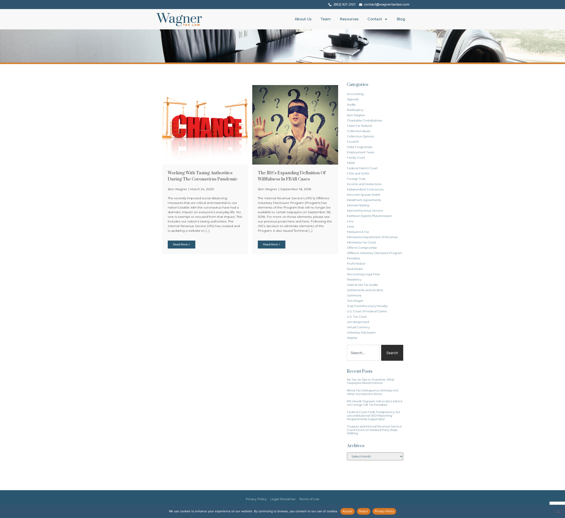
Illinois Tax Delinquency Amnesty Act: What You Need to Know (373, 392)
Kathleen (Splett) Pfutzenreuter (369, 216)
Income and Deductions (364, 184)
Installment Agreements (364, 200)
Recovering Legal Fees (363, 274)
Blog (401, 19)
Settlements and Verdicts (365, 290)
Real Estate (355, 269)
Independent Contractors (365, 189)
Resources (349, 19)
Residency (354, 279)
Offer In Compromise (362, 247)
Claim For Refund (359, 125)
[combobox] (363, 353)
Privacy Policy (384, 511)
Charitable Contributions (364, 120)
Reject (363, 511)
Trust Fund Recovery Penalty (367, 306)
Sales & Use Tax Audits (362, 285)
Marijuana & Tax (358, 231)
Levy (350, 221)
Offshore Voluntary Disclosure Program (374, 253)
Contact (374, 19)
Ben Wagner (356, 115)
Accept (348, 511)
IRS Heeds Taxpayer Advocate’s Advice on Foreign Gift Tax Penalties (375, 402)
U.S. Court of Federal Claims (367, 311)
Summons (354, 295)
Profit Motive (356, 263)
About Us (303, 19)
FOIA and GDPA (358, 173)
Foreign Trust (356, 178)
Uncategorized (358, 322)
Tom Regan (355, 300)
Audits (351, 104)
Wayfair (352, 338)
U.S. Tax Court (357, 316)
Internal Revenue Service (365, 210)
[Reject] (558, 511)
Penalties (353, 258)
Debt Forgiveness (359, 147)
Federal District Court (362, 168)
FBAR (351, 163)
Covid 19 (353, 141)
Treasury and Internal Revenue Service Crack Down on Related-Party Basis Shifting (374, 430)
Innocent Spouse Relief (363, 194)
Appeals (352, 99)
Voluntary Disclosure (361, 332)
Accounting (355, 94)
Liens (350, 226)
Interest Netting (358, 205)
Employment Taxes (360, 152)
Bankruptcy (355, 110)
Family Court (356, 157)
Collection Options (360, 136)
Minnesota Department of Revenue (372, 237)
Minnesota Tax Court (361, 242)
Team (325, 19)
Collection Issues (358, 131)
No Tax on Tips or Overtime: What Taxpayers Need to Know (370, 381)
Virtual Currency (358, 327)
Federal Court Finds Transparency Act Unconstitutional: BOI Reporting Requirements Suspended (373, 415)
